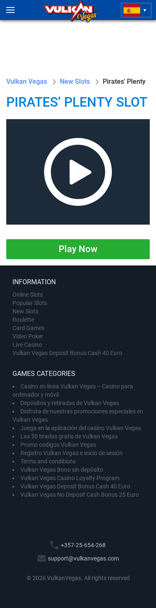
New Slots (25, 311)
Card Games (28, 328)
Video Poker (27, 336)
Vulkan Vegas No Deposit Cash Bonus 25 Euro (79, 494)
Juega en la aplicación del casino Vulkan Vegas (80, 428)
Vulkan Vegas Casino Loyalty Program (69, 478)
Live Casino (27, 344)
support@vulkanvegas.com (83, 558)
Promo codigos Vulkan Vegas (58, 444)
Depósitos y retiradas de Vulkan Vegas (69, 403)
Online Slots (27, 294)
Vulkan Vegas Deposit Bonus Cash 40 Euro (67, 353)
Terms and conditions (48, 461)
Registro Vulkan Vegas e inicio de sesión (71, 453)
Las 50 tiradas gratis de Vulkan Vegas (69, 436)
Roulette (23, 319)
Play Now (78, 249)
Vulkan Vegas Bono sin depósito (61, 469)
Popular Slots (29, 303)
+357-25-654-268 (83, 545)
